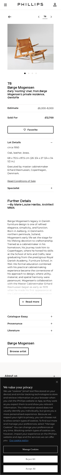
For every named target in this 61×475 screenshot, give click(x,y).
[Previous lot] (38, 16)
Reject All (30, 459)
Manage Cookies (30, 449)
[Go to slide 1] (25, 73)
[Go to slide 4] (36, 73)
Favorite (32, 129)
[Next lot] (51, 16)
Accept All (30, 468)
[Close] (57, 382)
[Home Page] (30, 5)
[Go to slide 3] (32, 73)
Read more (32, 301)
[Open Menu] (8, 5)
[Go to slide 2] (28, 73)
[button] (30, 47)
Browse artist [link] (18, 351)
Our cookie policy (18, 440)
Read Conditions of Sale (21, 181)
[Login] (55, 5)
